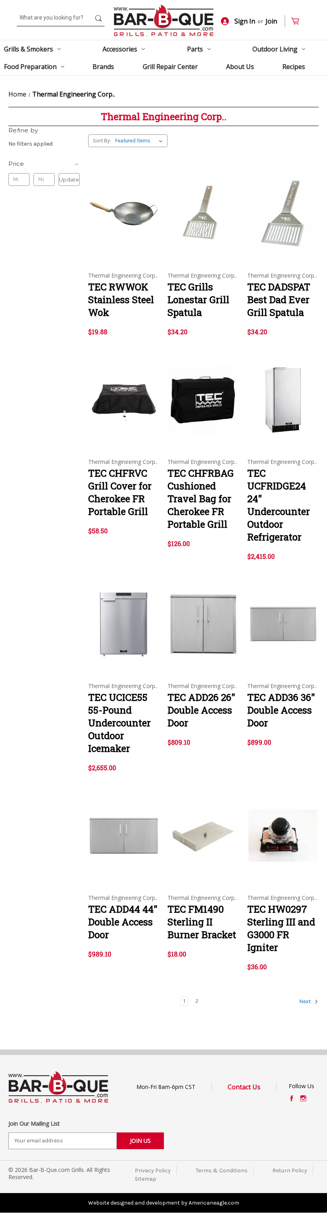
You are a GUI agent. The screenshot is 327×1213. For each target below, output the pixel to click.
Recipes (293, 66)
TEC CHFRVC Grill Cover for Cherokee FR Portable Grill (120, 492)
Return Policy (289, 1170)
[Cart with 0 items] (298, 21)
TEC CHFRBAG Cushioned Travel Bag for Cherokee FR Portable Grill (200, 499)
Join (271, 21)
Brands (103, 66)
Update (69, 179)
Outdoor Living (274, 49)
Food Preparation (30, 66)
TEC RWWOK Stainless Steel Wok (121, 299)
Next (305, 1001)
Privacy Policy (153, 1170)
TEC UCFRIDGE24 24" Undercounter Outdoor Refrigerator (278, 505)
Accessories (119, 49)
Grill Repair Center (170, 66)
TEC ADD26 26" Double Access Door (201, 710)
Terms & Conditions (222, 1170)
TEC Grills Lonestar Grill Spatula (198, 299)
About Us (240, 66)
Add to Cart (124, 220)
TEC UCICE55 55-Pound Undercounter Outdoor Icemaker (119, 723)
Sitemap (145, 1179)
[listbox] (140, 141)
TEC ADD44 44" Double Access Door (123, 922)
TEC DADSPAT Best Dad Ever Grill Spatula (278, 299)
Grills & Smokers (28, 49)
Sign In (244, 21)
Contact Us (244, 1087)
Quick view (123, 206)
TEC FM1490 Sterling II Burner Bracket (201, 922)
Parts (195, 49)
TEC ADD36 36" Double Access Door (281, 710)
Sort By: (102, 141)
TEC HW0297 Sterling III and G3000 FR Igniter (281, 928)
